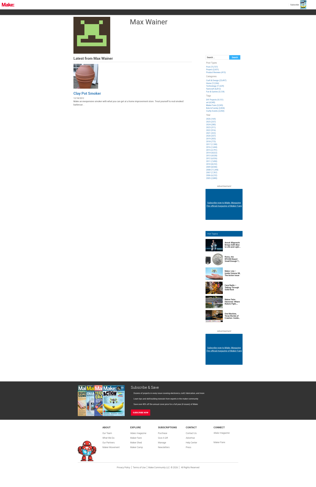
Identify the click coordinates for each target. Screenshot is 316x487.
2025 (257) (211, 121)
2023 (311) (211, 127)
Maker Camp (136, 447)
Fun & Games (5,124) (215, 91)
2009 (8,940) (211, 167)
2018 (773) (211, 141)
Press (188, 447)
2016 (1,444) (211, 147)
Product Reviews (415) (216, 72)
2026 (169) (211, 118)
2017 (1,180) (211, 144)
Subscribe (294, 4)
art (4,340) (210, 102)
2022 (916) (211, 130)
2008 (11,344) (212, 169)
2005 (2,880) (211, 178)
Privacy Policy (123, 467)
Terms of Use (139, 467)
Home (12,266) (212, 83)
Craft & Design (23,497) (216, 80)
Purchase (162, 433)
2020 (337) (211, 135)
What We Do (108, 437)
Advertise (190, 437)
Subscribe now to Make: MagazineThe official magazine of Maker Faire (224, 204)
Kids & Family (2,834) (215, 108)
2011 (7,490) (211, 161)
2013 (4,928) (211, 155)
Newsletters (164, 447)
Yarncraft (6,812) (213, 88)
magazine (138, 433)
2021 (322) (211, 133)
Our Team (107, 433)
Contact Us (191, 433)
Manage (162, 442)
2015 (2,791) (211, 150)
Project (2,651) (212, 69)
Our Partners (108, 442)
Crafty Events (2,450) (215, 111)
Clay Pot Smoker (87, 93)
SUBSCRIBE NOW (140, 412)
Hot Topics (212, 233)
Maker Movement (111, 447)
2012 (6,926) (211, 158)
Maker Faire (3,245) (214, 105)
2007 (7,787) (211, 172)
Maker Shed (136, 442)
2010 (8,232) (211, 164)
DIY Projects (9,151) (214, 99)
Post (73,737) (212, 66)
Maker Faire (136, 437)
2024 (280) (211, 124)
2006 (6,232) (211, 175)
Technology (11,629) (215, 86)
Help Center (191, 442)
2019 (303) (211, 138)
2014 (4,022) (211, 152)
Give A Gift (163, 437)
